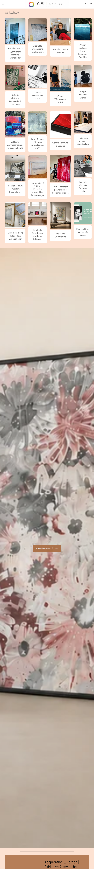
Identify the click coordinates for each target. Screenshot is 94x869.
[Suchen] (85, 4)
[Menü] (3, 4)
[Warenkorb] (91, 4)
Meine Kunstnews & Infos (47, 548)
